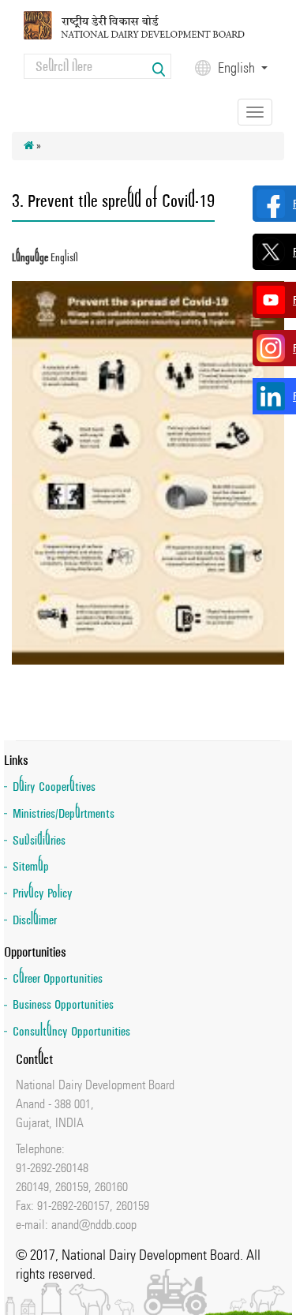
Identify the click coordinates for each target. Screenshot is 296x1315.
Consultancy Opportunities (71, 1031)
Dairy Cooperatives (54, 786)
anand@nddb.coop (94, 1224)
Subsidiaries (39, 840)
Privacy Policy (43, 893)
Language (30, 257)
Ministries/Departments (63, 813)
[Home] (148, 24)
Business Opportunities (63, 1004)
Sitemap (31, 866)
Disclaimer (35, 919)
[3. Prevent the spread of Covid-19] (148, 472)
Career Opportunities (58, 978)
